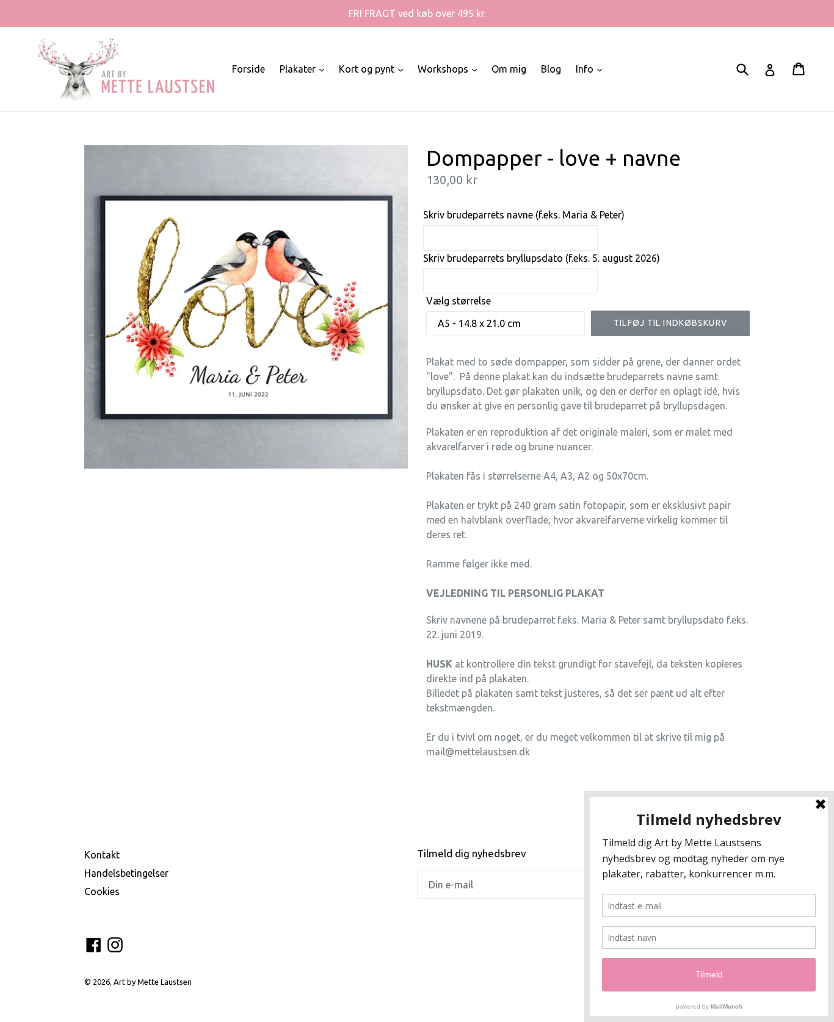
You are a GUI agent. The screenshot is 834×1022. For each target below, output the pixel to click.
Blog (551, 68)
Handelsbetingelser (126, 873)
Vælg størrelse (458, 300)
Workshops (450, 68)
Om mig (508, 68)
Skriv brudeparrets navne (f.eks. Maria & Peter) (524, 214)
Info (592, 68)
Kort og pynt (374, 68)
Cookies (102, 891)
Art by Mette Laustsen (153, 981)
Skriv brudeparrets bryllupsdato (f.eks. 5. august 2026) (541, 258)
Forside (248, 68)
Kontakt (102, 854)
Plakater (305, 68)
